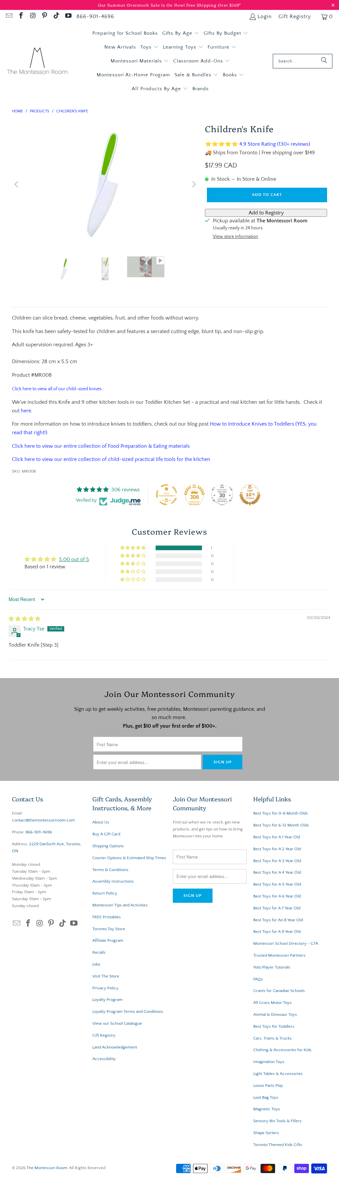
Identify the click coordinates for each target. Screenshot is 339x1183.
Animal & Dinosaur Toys (275, 1014)
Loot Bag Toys (265, 1097)
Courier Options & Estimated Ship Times (129, 858)
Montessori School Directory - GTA (285, 943)
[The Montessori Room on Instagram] (32, 16)
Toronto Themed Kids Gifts (277, 1144)
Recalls (99, 952)
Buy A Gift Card (106, 834)
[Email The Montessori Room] (8, 16)
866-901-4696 (95, 16)
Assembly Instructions (113, 881)
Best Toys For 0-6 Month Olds (280, 813)
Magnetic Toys (266, 1109)
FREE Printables (106, 917)
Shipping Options (108, 846)
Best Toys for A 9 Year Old (277, 931)
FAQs (258, 979)
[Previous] (17, 184)
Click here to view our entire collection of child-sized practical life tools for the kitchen (111, 459)
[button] (180, 33)
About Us (100, 822)
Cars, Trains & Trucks (272, 1038)
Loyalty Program (107, 999)
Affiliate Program (107, 940)
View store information (235, 236)
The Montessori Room (46, 1167)
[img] (24, 619)
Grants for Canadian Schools (279, 990)
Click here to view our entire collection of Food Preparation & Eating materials (101, 446)
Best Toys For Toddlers (273, 1026)
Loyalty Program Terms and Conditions (127, 1011)
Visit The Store (105, 976)
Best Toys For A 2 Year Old (277, 849)
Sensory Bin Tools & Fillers (277, 1121)
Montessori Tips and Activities (120, 905)
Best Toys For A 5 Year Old (277, 884)
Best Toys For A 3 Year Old (277, 861)
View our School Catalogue (117, 1023)
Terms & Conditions (110, 869)
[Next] (193, 184)
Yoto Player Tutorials (271, 967)
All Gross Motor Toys (272, 1002)
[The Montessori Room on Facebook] (20, 16)
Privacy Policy (105, 988)
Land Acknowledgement (114, 1047)
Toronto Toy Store (108, 929)
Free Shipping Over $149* (213, 5)
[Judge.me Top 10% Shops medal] (250, 494)
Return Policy (104, 893)
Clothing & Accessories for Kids (282, 1050)
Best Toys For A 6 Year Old (277, 896)
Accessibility (104, 1058)
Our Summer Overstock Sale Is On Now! (142, 5)
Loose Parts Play (268, 1085)
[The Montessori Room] (37, 61)
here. (26, 411)
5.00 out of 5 (74, 559)
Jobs (96, 964)
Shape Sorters (266, 1132)
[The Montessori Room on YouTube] (68, 16)
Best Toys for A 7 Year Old (276, 908)
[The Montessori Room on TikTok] (56, 16)
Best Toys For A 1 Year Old (276, 837)
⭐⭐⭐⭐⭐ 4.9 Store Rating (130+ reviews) (257, 144)
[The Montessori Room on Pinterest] (44, 16)
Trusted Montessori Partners (279, 955)
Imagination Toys (268, 1061)
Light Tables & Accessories (278, 1073)
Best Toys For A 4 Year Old (277, 872)
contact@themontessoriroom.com (43, 820)
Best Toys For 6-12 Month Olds (281, 825)
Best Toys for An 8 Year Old (278, 920)
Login (265, 16)
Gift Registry (294, 16)
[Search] (324, 61)
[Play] (105, 184)
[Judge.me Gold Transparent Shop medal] (166, 494)
